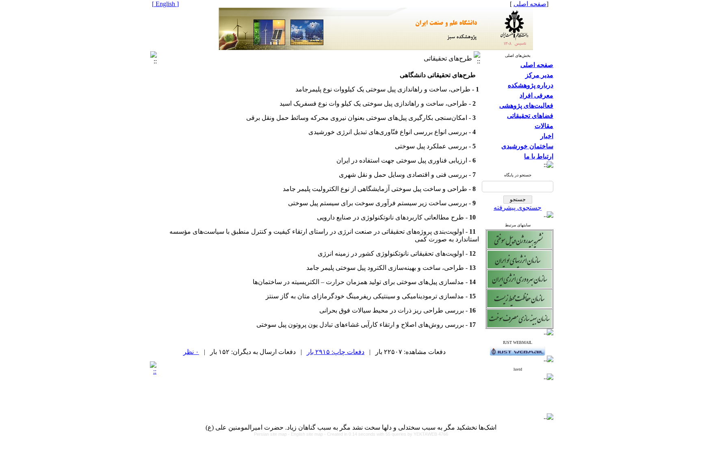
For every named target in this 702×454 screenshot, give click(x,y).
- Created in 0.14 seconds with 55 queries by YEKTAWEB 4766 (386, 434)
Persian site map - (272, 434)
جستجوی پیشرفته (518, 207)
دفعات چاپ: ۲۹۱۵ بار (335, 351)
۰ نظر (191, 351)
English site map (307, 434)
